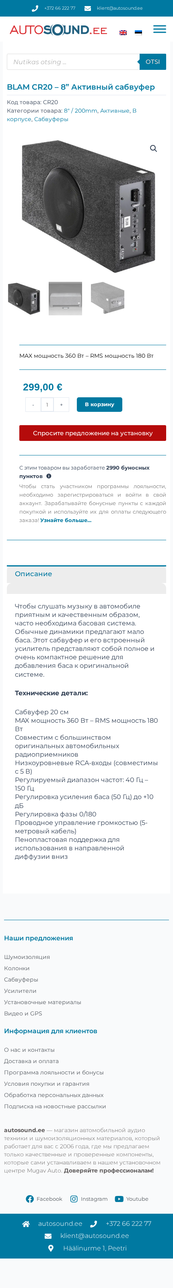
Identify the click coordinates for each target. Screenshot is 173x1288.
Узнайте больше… (65, 520)
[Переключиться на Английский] (123, 32)
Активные (115, 110)
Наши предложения (38, 938)
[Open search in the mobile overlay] (86, 62)
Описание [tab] (33, 574)
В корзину (99, 404)
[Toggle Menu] (159, 29)
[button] (153, 148)
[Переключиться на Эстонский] (138, 32)
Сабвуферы (51, 119)
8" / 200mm (80, 110)
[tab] (86, 588)
